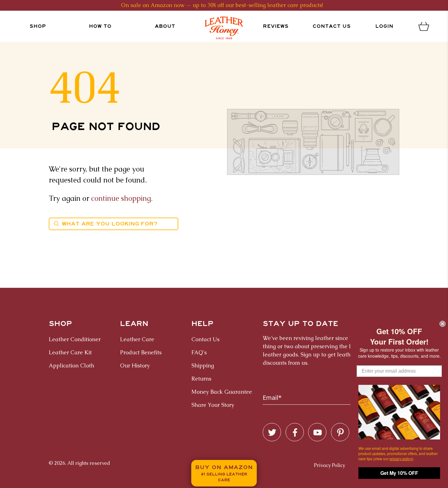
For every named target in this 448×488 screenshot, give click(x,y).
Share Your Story (212, 404)
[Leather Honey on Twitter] (272, 432)
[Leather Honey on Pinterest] (340, 432)
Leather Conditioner (75, 339)
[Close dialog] (442, 324)
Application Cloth (71, 365)
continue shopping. (122, 198)
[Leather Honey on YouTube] (317, 432)
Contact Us (332, 26)
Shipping (202, 365)
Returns (201, 378)
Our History (135, 365)
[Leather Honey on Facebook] (295, 432)
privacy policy (400, 459)
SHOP (38, 26)
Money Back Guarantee (221, 391)
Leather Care (137, 339)
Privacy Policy (329, 465)
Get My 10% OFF (399, 472)
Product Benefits (141, 352)
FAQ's (199, 352)
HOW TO (100, 26)
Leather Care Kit (70, 352)
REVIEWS (276, 26)
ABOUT (165, 26)
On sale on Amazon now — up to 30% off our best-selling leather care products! (222, 5)
